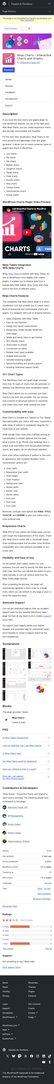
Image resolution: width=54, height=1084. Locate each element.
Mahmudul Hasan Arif (30, 62)
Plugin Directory (9, 11)
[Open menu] (50, 3)
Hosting (6, 991)
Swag (32, 1017)
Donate (33, 1013)
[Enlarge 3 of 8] (22, 681)
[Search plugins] (29, 28)
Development (11, 99)
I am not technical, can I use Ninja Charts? (22, 745)
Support (8, 105)
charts (40, 889)
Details (8, 79)
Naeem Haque (14, 833)
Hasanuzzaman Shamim (19, 841)
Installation (10, 92)
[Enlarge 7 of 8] (48, 674)
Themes (32, 987)
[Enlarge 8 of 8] (48, 687)
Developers (8, 1013)
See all (48, 948)
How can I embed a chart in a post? (19, 769)
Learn (5, 1004)
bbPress (8, 1034)
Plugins (31, 991)
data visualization (44, 894)
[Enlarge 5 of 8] (48, 651)
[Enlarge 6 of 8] (48, 665)
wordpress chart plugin (41, 899)
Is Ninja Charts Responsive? (15, 738)
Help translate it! (27, 20)
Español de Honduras (18, 1050)
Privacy (6, 996)
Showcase (33, 982)
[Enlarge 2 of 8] (22, 665)
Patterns (32, 996)
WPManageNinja (15, 816)
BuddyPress (9, 1038)
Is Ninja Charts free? (12, 753)
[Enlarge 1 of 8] (22, 651)
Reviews (9, 86)
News (5, 987)
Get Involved (34, 1004)
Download (8, 70)
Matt (6, 1030)
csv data (47, 889)
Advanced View (10, 906)
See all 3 (48, 883)
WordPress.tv (10, 1017)
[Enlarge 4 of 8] (22, 693)
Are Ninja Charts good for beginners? (20, 761)
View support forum (12, 967)
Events (31, 1008)
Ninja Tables (32, 285)
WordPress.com (11, 1025)
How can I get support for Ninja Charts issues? (13, 777)
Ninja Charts (14, 274)
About (5, 982)
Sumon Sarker (14, 824)
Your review (8, 948)
